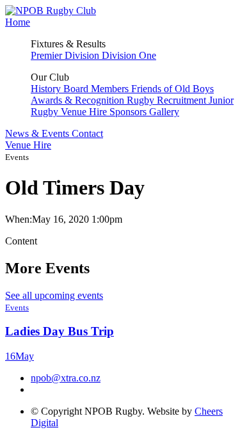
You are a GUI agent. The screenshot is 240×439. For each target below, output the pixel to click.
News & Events (38, 133)
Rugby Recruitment (168, 100)
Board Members (97, 88)
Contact (87, 133)
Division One (129, 55)
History (47, 88)
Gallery (164, 111)
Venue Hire (85, 111)
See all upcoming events (54, 295)
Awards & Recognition (79, 100)
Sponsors (129, 111)
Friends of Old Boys (172, 88)
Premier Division (66, 55)
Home (17, 22)
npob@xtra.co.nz (65, 377)
